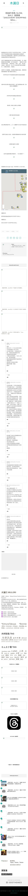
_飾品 (21, 659)
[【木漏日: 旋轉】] (14, 684)
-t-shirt (14, 651)
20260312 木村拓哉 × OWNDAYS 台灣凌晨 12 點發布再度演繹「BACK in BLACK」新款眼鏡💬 (16, 821)
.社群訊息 (6, 637)
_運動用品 (16, 657)
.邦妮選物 (21, 626)
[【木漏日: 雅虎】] (14, 694)
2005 (17, 231)
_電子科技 (11, 659)
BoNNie (12, 861)
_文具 (15, 655)
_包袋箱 (12, 653)
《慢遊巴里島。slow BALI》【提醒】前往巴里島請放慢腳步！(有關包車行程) (16, 783)
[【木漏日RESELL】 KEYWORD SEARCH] (14, 709)
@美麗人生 (17, 641)
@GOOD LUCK (10, 641)
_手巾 (11, 655)
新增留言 (3, 551)
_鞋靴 (17, 659)
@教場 (11, 640)
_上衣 (21, 651)
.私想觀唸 (22, 628)
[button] (4, 3)
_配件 (22, 657)
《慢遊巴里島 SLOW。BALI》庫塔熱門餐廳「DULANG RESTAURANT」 (16, 805)
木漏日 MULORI (8, 592)
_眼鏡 (19, 655)
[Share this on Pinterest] (14, 238)
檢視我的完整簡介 (15, 865)
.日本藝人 (15, 626)
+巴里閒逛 (12, 231)
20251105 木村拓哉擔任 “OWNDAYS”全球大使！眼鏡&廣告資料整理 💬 (16, 798)
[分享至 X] (11, 238)
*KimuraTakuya (8, 624)
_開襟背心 (5, 659)
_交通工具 (6, 653)
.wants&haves (9, 628)
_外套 (17, 653)
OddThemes (14, 893)
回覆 (9, 375)
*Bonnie (7, 231)
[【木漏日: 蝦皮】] (14, 674)
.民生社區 (9, 626)
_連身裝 (11, 657)
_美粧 (23, 655)
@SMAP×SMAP (18, 640)
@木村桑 (17, 638)
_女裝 (21, 653)
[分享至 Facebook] (8, 238)
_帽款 (7, 655)
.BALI (14, 10)
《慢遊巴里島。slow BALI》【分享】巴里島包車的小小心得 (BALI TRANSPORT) (16, 813)
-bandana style (5, 651)
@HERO (3, 641)
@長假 (25, 640)
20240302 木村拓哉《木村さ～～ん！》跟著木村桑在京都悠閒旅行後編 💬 (16, 852)
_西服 (7, 657)
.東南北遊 (16, 628)
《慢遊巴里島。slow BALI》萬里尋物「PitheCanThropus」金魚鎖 (15, 844)
